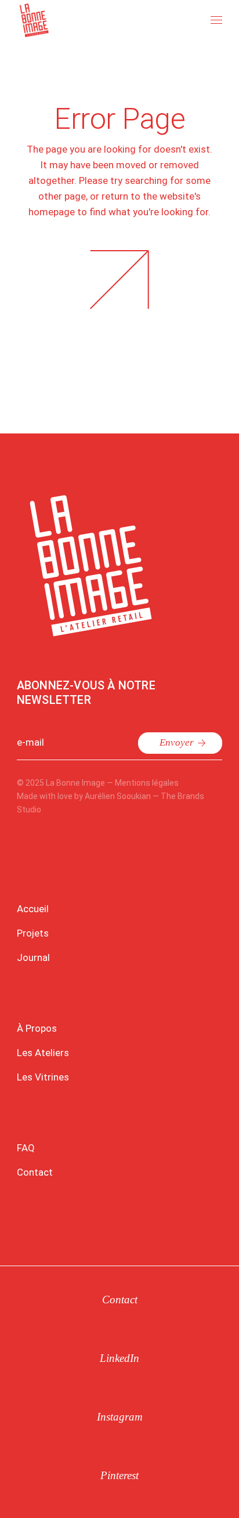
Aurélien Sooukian (118, 796)
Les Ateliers (43, 1052)
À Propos (37, 1028)
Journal (33, 957)
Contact (35, 1172)
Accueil (33, 909)
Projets (33, 933)
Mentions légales (147, 782)
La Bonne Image (75, 782)
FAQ (26, 1148)
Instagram (120, 1417)
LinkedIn (119, 1358)
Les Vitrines (43, 1077)
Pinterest (119, 1475)
